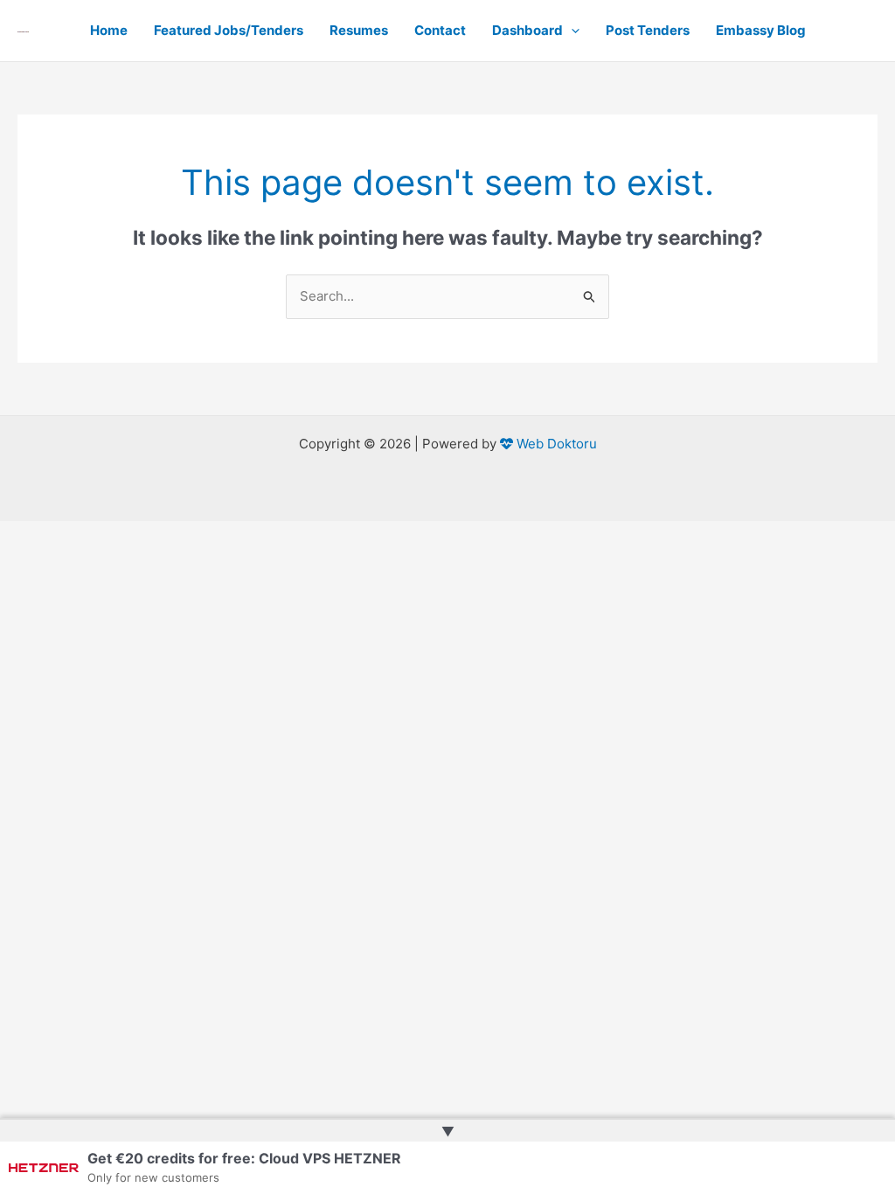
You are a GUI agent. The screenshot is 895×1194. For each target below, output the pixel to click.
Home (109, 30)
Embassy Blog (761, 30)
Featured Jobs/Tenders (228, 30)
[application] (571, 30)
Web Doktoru (555, 443)
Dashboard (527, 30)
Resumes (359, 30)
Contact (440, 30)
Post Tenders (648, 30)
